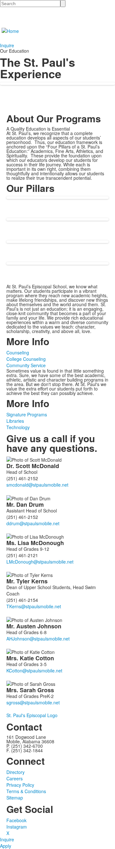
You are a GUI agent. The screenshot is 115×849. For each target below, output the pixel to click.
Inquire (7, 45)
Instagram (16, 826)
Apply (5, 846)
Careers (14, 778)
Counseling (17, 352)
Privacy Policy (20, 785)
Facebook (16, 820)
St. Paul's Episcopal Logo (31, 715)
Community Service (26, 365)
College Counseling (26, 359)
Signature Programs (26, 414)
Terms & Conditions (26, 791)
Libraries (15, 421)
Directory (15, 772)
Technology (18, 427)
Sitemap (14, 797)
